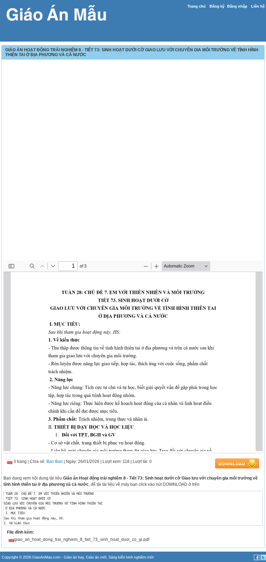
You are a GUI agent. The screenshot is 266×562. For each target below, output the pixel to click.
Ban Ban (54, 461)
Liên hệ (258, 6)
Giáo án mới (96, 557)
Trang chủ (196, 6)
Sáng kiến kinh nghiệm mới (130, 557)
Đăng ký (217, 6)
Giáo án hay (74, 557)
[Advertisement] (133, 109)
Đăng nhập (237, 6)
